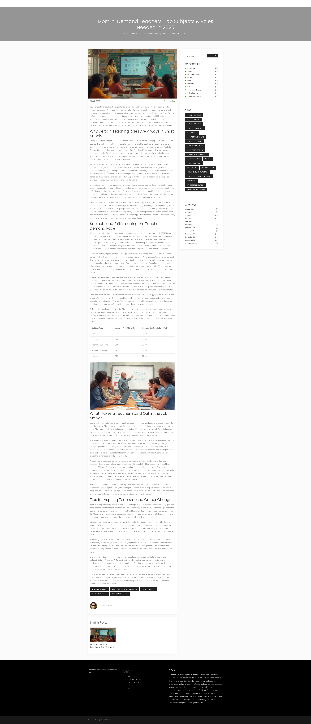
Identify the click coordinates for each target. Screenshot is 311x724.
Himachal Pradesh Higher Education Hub (19, 3)
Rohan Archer (169, 101)
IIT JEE (202, 77)
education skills (99, 594)
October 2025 (201, 240)
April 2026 (201, 221)
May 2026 (201, 218)
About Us (131, 676)
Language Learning (202, 74)
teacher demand (99, 589)
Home (125, 34)
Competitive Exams (202, 96)
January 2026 (201, 231)
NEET (202, 87)
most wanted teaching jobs (124, 589)
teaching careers (120, 594)
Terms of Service (135, 679)
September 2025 (201, 243)
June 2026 (201, 215)
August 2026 (201, 209)
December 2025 (201, 234)
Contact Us (132, 685)
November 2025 (201, 237)
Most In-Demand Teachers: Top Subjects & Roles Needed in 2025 (102, 646)
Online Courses (202, 93)
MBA (202, 81)
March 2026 (201, 224)
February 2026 (201, 228)
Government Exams (202, 90)
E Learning (202, 68)
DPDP (130, 689)
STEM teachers (148, 589)
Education (202, 84)
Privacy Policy (133, 682)
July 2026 (201, 212)
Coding (202, 71)
